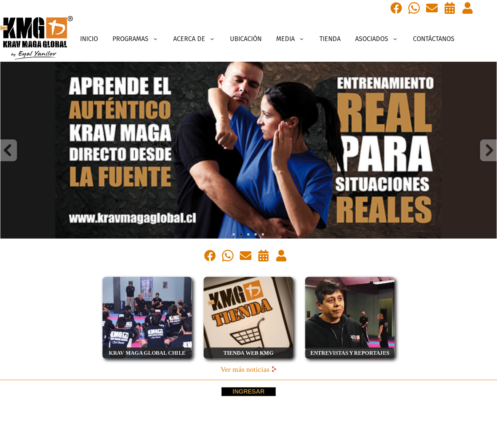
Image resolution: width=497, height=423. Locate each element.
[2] (241, 234)
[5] (263, 234)
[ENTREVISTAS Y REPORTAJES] (349, 361)
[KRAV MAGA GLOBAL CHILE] (147, 361)
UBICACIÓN (246, 39)
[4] (255, 234)
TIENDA (330, 39)
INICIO (89, 39)
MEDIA (285, 39)
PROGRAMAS (130, 39)
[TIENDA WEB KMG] (248, 361)
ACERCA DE (189, 39)
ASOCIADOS (371, 39)
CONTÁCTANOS (433, 39)
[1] (234, 234)
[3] (248, 234)
